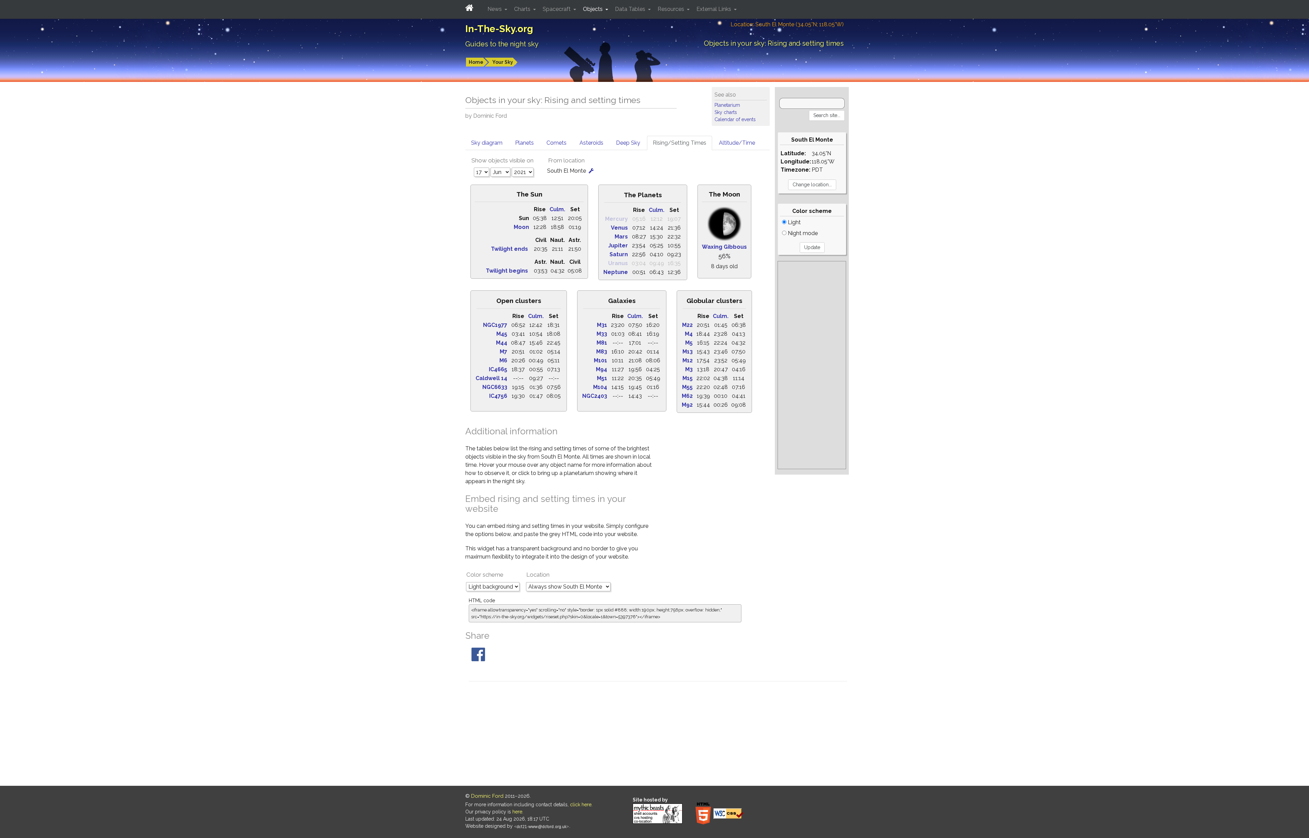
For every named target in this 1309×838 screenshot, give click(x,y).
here (517, 811)
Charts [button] (523, 9)
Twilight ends (509, 249)
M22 (687, 325)
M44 (501, 342)
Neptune (615, 272)
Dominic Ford (487, 796)
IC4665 (498, 369)
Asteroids (591, 143)
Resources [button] (672, 9)
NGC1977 (495, 325)
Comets (556, 143)
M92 (687, 405)
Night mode (802, 233)
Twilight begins (507, 271)
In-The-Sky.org (499, 28)
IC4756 (498, 396)
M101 (600, 360)
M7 (503, 351)
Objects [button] (593, 9)
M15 (687, 378)
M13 (687, 351)
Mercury (616, 219)
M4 (689, 334)
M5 (689, 342)
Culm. (557, 209)
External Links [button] (714, 9)
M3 (689, 369)
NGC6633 (494, 387)
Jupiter (618, 245)
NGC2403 (594, 396)
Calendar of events (735, 119)
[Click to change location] (591, 171)
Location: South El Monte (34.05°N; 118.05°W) (787, 24)
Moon (521, 227)
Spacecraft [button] (557, 9)
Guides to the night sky (502, 44)
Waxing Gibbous (724, 247)
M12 (687, 360)
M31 (602, 325)
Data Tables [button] (631, 9)
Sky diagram (486, 143)
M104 (600, 387)
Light (793, 222)
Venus (619, 228)
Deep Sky (628, 143)
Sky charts (725, 112)
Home (476, 62)
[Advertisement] (811, 365)
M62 (687, 396)
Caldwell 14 (491, 378)
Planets (524, 143)
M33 (602, 334)
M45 (501, 334)
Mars (621, 236)
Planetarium (727, 105)
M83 (601, 351)
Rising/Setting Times (679, 143)
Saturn (619, 254)
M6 (503, 360)
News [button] (495, 9)
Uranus (618, 263)
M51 (602, 378)
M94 (601, 369)
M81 (602, 342)
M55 (687, 387)
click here (580, 804)
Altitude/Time (737, 143)
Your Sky (502, 62)
